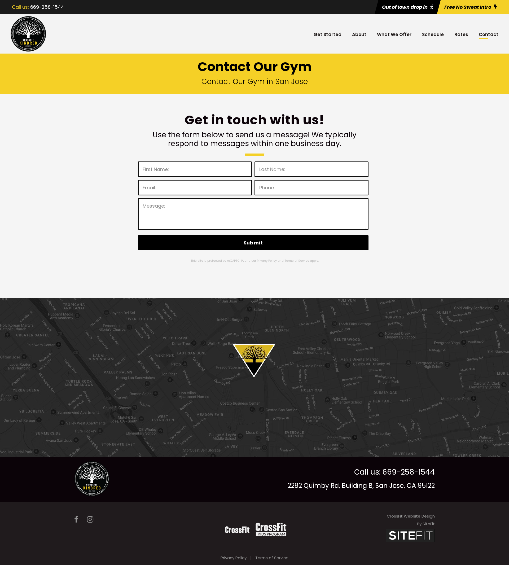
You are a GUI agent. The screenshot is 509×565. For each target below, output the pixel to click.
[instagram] (90, 520)
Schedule (433, 34)
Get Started (327, 34)
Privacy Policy (234, 557)
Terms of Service (271, 557)
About (359, 34)
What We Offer (394, 34)
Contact (488, 34)
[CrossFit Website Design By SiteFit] (410, 535)
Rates (461, 34)
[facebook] (76, 520)
